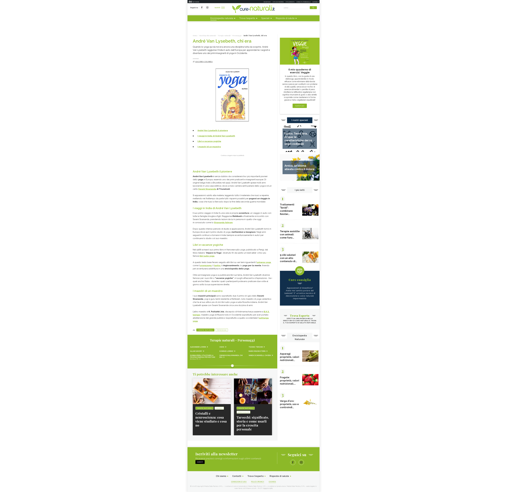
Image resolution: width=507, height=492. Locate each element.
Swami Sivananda (207, 189)
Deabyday (267, 2)
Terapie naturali (205, 330)
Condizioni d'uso (239, 482)
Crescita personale (303, 2)
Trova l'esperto (247, 18)
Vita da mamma (278, 2)
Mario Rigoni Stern (257, 351)
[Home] (253, 9)
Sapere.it (316, 2)
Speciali (265, 18)
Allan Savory (196, 351)
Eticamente (290, 2)
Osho (221, 347)
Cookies (272, 482)
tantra (217, 265)
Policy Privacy (257, 482)
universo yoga (264, 262)
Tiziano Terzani (256, 347)
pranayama (206, 265)
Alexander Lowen (198, 347)
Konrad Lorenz (226, 351)
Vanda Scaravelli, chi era (260, 355)
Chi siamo (221, 476)
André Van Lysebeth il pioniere (213, 130)
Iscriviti (217, 8)
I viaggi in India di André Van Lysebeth (216, 136)
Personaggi (222, 330)
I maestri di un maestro (209, 147)
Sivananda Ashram (223, 222)
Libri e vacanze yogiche (209, 141)
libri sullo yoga (206, 256)
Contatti (236, 476)
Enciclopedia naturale (221, 18)
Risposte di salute (285, 18)
